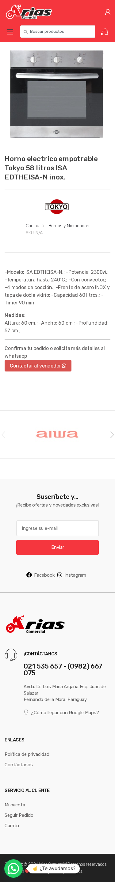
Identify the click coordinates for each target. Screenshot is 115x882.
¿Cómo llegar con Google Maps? (65, 712)
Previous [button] (3, 434)
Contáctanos (19, 764)
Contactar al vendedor (36, 365)
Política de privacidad (27, 754)
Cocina (32, 226)
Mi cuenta (15, 804)
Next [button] (112, 434)
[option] (57, 95)
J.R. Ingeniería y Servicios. (59, 871)
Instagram (75, 575)
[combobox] (57, 31)
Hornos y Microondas (68, 226)
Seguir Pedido (19, 815)
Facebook (44, 575)
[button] (13, 868)
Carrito (12, 825)
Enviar (57, 547)
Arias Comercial (52, 864)
